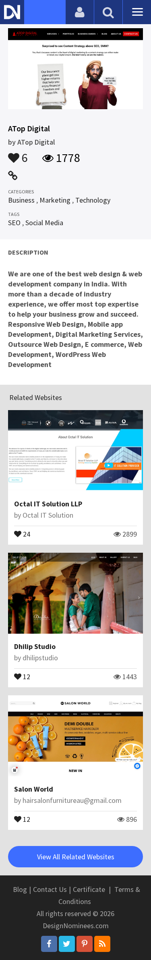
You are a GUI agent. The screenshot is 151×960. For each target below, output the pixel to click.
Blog (20, 889)
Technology (92, 200)
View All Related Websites (75, 856)
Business (21, 200)
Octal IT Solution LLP (48, 503)
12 (25, 676)
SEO (14, 222)
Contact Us (50, 889)
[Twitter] (67, 944)
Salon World (33, 789)
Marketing (54, 200)
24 (25, 533)
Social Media (44, 222)
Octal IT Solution (48, 515)
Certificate (89, 889)
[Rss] (102, 944)
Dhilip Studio (35, 646)
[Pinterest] (85, 944)
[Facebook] (49, 944)
